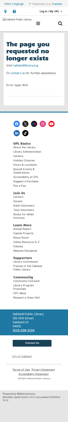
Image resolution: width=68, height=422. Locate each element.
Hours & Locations (25, 164)
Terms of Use (21, 369)
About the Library (24, 147)
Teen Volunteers (23, 209)
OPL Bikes (19, 293)
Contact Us (32, 342)
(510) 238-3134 (24, 330)
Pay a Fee (19, 185)
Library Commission (25, 261)
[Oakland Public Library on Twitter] (25, 124)
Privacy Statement (43, 369)
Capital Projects (23, 233)
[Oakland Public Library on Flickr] (34, 124)
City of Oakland (22, 356)
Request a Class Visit (26, 297)
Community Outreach (26, 280)
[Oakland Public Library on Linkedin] (17, 133)
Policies (18, 246)
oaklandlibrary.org (25, 65)
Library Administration (27, 151)
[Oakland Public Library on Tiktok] (25, 133)
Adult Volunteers (23, 205)
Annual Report (22, 228)
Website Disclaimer (25, 250)
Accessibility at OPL (26, 176)
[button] (5, 11)
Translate (57, 3)
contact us (17, 73)
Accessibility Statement (33, 374)
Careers (18, 156)
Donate (17, 201)
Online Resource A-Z (26, 242)
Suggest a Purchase (25, 181)
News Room (21, 237)
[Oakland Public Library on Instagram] (43, 124)
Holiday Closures (24, 160)
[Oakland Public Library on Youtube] (51, 124)
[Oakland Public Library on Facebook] (17, 124)
